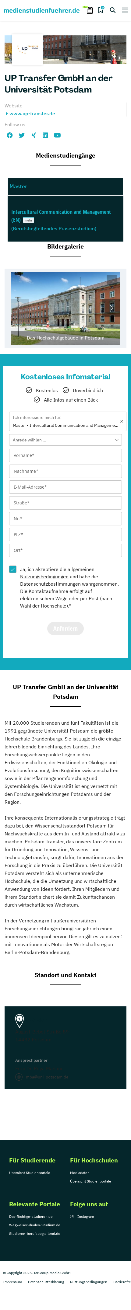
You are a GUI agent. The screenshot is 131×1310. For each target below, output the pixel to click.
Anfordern (65, 628)
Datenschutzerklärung (46, 1282)
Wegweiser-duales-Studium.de (34, 1225)
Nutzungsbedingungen (44, 576)
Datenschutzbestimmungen (50, 584)
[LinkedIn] (45, 135)
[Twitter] (21, 135)
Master (18, 186)
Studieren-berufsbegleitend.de (34, 1233)
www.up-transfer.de (32, 113)
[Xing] (33, 135)
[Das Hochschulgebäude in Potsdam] (65, 308)
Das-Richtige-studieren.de (31, 1216)
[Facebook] (10, 135)
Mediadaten (80, 1172)
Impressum (12, 1282)
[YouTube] (57, 135)
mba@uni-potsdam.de (47, 1077)
